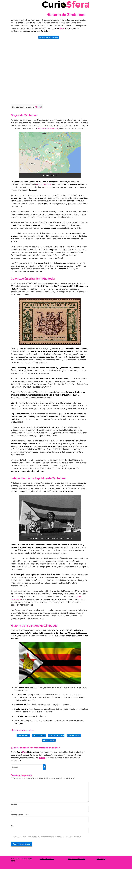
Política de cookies (47, 859)
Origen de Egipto (23, 735)
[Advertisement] (49, 73)
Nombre (15, 804)
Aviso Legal (101, 859)
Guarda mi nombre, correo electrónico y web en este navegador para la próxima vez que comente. (47, 837)
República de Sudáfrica (48, 128)
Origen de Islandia (49, 740)
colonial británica (43, 184)
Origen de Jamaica (73, 735)
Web (12, 826)
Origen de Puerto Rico (56, 735)
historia (42, 758)
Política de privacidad (76, 859)
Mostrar (38, 107)
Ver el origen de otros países (48, 37)
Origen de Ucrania (39, 735)
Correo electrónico (20, 815)
